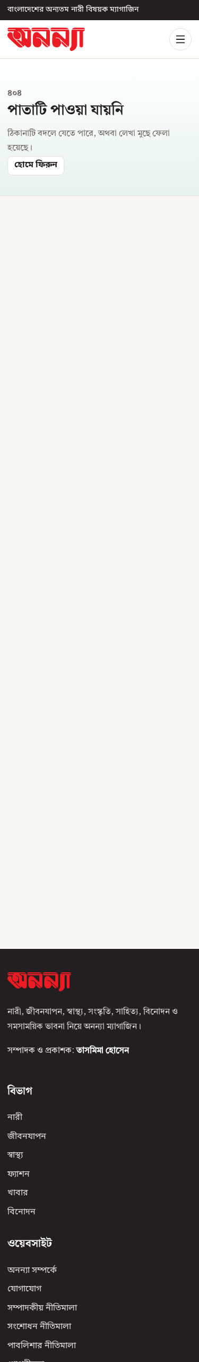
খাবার (17, 1193)
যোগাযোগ (24, 1289)
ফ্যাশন (18, 1174)
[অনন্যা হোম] (46, 39)
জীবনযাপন (26, 1136)
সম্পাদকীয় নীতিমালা (42, 1308)
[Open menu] (180, 39)
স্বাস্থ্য (15, 1155)
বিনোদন (21, 1212)
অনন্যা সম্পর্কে (32, 1270)
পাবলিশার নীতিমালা (41, 1345)
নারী (14, 1118)
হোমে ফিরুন (35, 165)
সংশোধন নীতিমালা (39, 1327)
